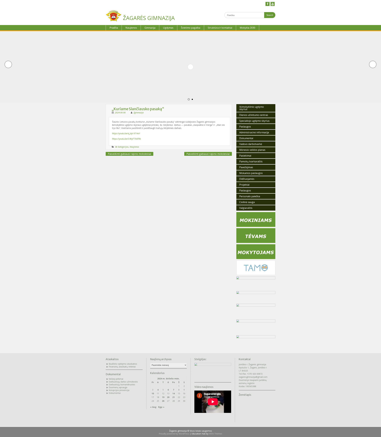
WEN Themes (215, 433)
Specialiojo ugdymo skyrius (254, 120)
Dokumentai (246, 138)
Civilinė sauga (247, 202)
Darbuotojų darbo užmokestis (123, 381)
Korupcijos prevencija (119, 390)
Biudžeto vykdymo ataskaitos (123, 363)
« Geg (153, 407)
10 (153, 393)
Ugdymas (168, 27)
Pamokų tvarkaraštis (251, 161)
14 (173, 393)
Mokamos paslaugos (251, 173)
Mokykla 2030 (247, 27)
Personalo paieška (249, 196)
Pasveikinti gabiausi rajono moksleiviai (129, 153)
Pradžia (114, 27)
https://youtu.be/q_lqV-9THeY (126, 133)
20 (168, 397)
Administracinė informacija (254, 132)
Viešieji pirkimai (116, 378)
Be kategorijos (121, 146)
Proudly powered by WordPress (174, 433)
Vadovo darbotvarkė (250, 144)
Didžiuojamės (246, 179)
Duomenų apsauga (118, 387)
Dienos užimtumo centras (253, 115)
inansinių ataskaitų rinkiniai (123, 366)
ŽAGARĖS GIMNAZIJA (149, 18)
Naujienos (131, 27)
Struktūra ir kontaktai (220, 27)
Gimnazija (150, 27)
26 (163, 400)
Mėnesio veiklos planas (252, 149)
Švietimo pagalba (190, 27)
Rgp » (161, 407)
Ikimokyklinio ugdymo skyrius (251, 108)
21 (173, 397)
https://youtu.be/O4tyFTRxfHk (126, 138)
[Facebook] (267, 4)
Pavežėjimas (246, 167)
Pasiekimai (245, 155)
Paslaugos (245, 126)
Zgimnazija (138, 112)
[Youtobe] (272, 4)
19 (163, 397)
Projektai (244, 184)
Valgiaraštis (245, 208)
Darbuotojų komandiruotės (122, 384)
